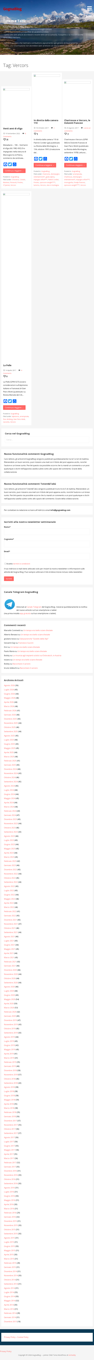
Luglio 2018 (9, 1091)
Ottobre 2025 (9, 727)
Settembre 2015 (11, 1233)
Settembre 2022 (11, 882)
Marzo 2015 (9, 1259)
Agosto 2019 (9, 1037)
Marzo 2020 (9, 1007)
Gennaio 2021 (10, 966)
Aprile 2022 (9, 903)
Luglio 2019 (9, 1041)
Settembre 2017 (11, 1133)
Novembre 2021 (11, 924)
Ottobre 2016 (9, 1179)
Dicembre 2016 (10, 1171)
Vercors (13, 185)
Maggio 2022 (9, 899)
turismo (36, 185)
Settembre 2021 (11, 932)
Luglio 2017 (9, 1141)
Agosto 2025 (9, 735)
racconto (6, 422)
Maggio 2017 (9, 1150)
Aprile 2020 (9, 1003)
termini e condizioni (21, 563)
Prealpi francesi (79, 182)
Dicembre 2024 (10, 769)
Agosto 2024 (9, 786)
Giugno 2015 (9, 1246)
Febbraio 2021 (10, 961)
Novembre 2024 (11, 773)
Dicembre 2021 (10, 920)
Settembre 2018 (11, 1083)
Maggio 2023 (9, 848)
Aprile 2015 (9, 1254)
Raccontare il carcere (21, 664)
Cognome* (9, 539)
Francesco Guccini (25, 643)
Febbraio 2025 (10, 760)
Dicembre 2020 (10, 970)
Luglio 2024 (9, 790)
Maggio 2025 (9, 748)
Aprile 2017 (9, 1154)
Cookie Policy (22, 1337)
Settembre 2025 (11, 731)
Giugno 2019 (9, 1045)
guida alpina (50, 177)
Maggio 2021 (9, 949)
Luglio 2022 (9, 890)
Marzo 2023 (9, 857)
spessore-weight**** (47, 182)
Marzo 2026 (9, 706)
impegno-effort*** (40, 179)
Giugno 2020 (9, 995)
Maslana (6, 182)
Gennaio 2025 (10, 765)
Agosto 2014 (9, 1288)
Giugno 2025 (9, 744)
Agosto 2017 (9, 1137)
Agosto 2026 (9, 685)
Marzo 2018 (9, 1108)
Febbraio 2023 (10, 861)
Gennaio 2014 (10, 1317)
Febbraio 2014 (10, 1313)
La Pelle (7, 365)
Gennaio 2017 (10, 1167)
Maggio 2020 (9, 999)
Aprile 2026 (9, 702)
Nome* (7, 527)
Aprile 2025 (9, 752)
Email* (7, 551)
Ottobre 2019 (9, 1028)
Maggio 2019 (9, 1049)
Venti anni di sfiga (12, 128)
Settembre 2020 (11, 982)
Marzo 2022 (9, 907)
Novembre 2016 (11, 1175)
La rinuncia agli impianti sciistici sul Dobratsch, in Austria (37, 655)
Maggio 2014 (9, 1300)
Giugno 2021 (9, 945)
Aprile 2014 (9, 1305)
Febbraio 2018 (10, 1112)
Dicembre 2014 (10, 1271)
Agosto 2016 (9, 1187)
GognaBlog (12, 8)
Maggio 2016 (9, 1200)
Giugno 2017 (9, 1146)
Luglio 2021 (9, 940)
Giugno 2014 (9, 1296)
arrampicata (77, 174)
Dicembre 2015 (10, 1221)
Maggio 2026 (9, 698)
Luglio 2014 (9, 1292)
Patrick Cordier (53, 179)
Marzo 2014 (9, 1309)
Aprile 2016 (9, 1204)
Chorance (15, 179)
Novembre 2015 (11, 1225)
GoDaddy (72, 1355)
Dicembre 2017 (10, 1120)
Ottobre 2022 (9, 878)
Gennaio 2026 (10, 714)
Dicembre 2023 (10, 819)
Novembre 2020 (11, 974)
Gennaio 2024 (10, 815)
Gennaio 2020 (10, 1016)
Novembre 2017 (11, 1125)
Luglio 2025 (9, 740)
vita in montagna (53, 185)
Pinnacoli (13, 182)
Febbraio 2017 (10, 1162)
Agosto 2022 (9, 886)
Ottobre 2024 (9, 777)
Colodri (22, 179)
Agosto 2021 (9, 936)
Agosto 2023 (9, 836)
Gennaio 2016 (10, 1217)
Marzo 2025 (9, 756)
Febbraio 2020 (10, 1012)
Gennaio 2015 (10, 1267)
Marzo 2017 (9, 1158)
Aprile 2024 (9, 802)
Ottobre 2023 (9, 827)
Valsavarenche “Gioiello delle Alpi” (34, 639)
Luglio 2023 (9, 840)
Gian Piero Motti (19, 419)
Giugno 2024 (9, 794)
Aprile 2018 (9, 1104)
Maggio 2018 (9, 1100)
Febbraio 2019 (10, 1062)
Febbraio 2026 (10, 710)
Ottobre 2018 (9, 1079)
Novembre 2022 (11, 874)
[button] (90, 5)
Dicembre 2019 (10, 1020)
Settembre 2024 (11, 781)
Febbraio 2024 (10, 811)
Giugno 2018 (9, 1095)
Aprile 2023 (9, 853)
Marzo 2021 (9, 957)
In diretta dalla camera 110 (46, 121)
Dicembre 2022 (10, 869)
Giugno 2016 (9, 1196)
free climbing (7, 419)
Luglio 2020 (9, 991)
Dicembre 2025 (10, 719)
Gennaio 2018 (10, 1116)
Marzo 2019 (9, 1058)
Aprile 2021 (9, 953)
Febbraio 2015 (10, 1263)
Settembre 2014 (11, 1284)
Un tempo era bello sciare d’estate (38, 630)
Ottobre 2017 (9, 1129)
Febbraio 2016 (10, 1212)
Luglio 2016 (9, 1192)
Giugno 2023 (9, 844)
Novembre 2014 (11, 1275)
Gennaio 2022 (10, 915)
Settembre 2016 (11, 1183)
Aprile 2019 (9, 1053)
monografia (68, 182)
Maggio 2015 (9, 1250)
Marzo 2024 (9, 807)
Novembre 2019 (11, 1024)
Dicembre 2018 (10, 1070)
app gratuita (25, 613)
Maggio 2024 (9, 798)
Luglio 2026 (9, 689)
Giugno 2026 (9, 694)
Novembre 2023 (11, 823)
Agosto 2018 (9, 1087)
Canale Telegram (34, 607)
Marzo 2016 (9, 1208)
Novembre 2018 (11, 1074)
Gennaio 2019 (10, 1066)
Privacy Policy (9, 1337)
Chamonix (46, 174)
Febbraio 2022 (10, 911)
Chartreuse (68, 177)
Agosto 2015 (9, 1238)
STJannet (6, 185)
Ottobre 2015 (9, 1229)
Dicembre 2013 (10, 1321)
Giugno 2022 (9, 894)
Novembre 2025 (11, 723)
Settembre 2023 (11, 832)
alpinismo (15, 416)
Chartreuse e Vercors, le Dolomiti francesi (77, 121)
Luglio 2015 (9, 1242)
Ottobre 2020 (9, 978)
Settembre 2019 (11, 1033)
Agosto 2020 (9, 986)
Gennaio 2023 (10, 865)
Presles (20, 182)
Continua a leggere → (14, 170)
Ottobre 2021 (9, 928)
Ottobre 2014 (9, 1279)
